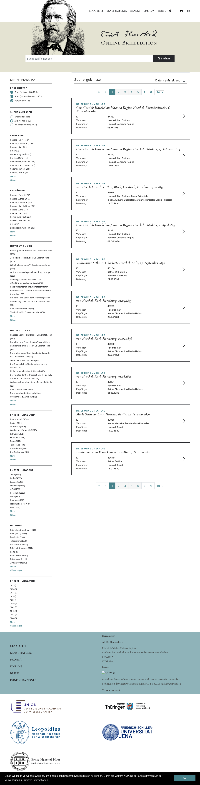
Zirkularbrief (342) (18, 562)
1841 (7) (13, 607)
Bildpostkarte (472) (19, 555)
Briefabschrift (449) (18, 559)
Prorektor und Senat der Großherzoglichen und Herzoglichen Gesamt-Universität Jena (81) (30, 301)
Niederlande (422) (18, 448)
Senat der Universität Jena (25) (24, 360)
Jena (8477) (15, 474)
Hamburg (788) (17, 500)
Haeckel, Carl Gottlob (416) (22, 206)
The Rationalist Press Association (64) (27, 312)
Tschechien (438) (17, 444)
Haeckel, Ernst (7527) (19, 139)
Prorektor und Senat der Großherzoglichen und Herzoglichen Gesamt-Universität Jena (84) (30, 346)
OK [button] (184, 778)
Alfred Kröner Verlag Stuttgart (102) (26, 283)
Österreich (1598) (18, 426)
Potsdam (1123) (17, 492)
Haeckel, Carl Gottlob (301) (22, 165)
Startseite (96, 10)
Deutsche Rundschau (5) (21, 389)
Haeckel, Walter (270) (20, 172)
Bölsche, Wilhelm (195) (20, 220)
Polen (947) (15, 441)
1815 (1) (13, 585)
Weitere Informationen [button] (36, 780)
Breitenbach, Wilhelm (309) (22, 161)
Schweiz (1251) (17, 433)
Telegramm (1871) (18, 540)
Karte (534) (15, 551)
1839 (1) (13, 600)
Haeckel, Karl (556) (18, 147)
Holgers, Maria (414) (19, 157)
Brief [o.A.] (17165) (18, 533)
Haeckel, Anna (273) (19, 209)
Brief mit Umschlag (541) (21, 548)
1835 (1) (13, 592)
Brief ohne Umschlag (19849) (23, 530)
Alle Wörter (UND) (23, 120)
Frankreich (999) (17, 437)
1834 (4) (13, 589)
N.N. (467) (14, 150)
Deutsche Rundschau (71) (22, 308)
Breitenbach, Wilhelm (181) (22, 227)
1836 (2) (13, 596)
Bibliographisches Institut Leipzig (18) (27, 371)
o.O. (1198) (15, 489)
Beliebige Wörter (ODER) (26, 124)
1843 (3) (13, 614)
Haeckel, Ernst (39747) (20, 195)
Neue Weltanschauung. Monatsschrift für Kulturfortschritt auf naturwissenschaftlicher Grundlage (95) (30, 290)
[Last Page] (151, 92)
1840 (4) (13, 603)
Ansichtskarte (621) (19, 544)
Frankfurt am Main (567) (21, 503)
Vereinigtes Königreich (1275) (23, 430)
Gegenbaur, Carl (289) (20, 168)
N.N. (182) (14, 224)
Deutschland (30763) (19, 419)
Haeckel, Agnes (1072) (20, 198)
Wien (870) (15, 496)
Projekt (135, 10)
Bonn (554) (15, 507)
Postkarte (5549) (17, 537)
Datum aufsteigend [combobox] (167, 80)
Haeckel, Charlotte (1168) (21, 143)
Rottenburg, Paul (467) (20, 154)
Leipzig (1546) (16, 481)
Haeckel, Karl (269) (18, 213)
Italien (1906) (16, 423)
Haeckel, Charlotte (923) (21, 202)
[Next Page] (144, 92)
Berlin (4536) (16, 478)
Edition (149, 10)
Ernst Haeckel (117, 10)
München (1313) (17, 485)
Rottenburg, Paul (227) (20, 216)
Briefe (162, 10)
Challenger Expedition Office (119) (25, 279)
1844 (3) (13, 618)
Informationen (24, 680)
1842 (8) (13, 610)
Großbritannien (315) (20, 452)
